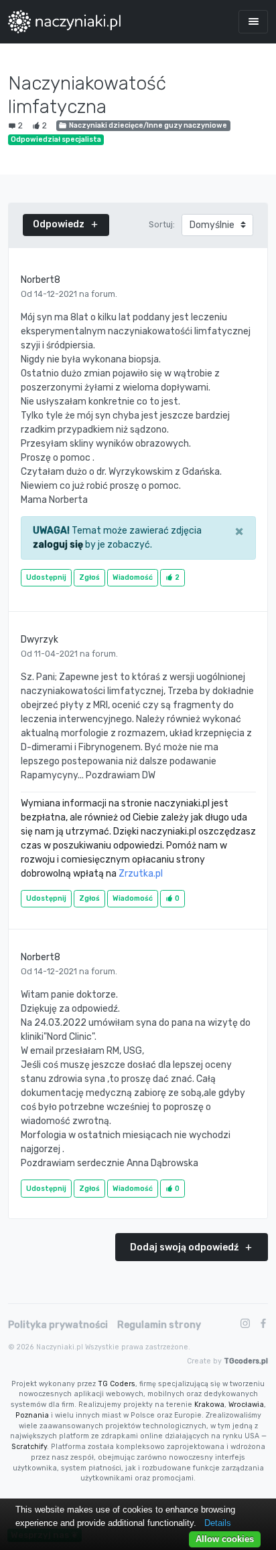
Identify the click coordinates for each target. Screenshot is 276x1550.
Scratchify (29, 1446)
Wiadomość (133, 577)
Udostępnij (46, 577)
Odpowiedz (59, 224)
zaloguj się (58, 544)
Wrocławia (246, 1404)
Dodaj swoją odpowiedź (185, 1247)
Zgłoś (89, 577)
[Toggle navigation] (253, 21)
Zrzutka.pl (141, 873)
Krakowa (209, 1404)
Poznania (32, 1415)
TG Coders (116, 1383)
